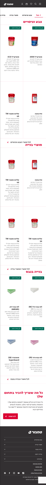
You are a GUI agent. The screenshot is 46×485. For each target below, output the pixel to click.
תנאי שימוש (39, 467)
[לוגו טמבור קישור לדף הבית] (8, 4)
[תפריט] (40, 4)
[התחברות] (22, 4)
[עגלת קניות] (27, 4)
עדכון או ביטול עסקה (36, 473)
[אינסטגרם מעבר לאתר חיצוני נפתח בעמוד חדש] (14, 473)
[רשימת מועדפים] (31, 4)
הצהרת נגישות (38, 470)
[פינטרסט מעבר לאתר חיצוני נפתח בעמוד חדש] (5, 473)
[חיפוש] (36, 4)
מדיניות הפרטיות (37, 463)
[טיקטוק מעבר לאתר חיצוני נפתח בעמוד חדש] (23, 473)
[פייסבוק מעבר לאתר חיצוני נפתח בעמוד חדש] (9, 473)
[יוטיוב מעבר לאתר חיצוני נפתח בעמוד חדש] (19, 473)
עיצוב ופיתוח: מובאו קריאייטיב (34, 479)
